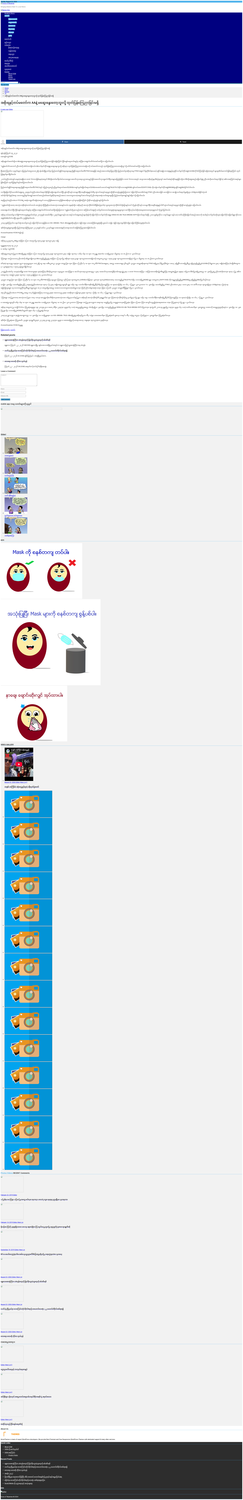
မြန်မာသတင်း (12, 19)
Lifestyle (8, 45)
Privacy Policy (13, 1455)
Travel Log (11, 79)
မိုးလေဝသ (11, 26)
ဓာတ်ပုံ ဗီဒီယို (9, 61)
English (7, 72)
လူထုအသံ (8, 69)
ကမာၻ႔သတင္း (8, 1342)
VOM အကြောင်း (10, 1452)
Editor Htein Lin (21, 782)
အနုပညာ (11, 54)
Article (10, 77)
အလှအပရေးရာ (13, 57)
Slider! (3, 434)
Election (7, 63)
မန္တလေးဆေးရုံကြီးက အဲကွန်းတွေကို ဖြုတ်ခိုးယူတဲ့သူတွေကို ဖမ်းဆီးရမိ (27, 1463)
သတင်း (7, 16)
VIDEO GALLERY (7, 745)
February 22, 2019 (7, 1195)
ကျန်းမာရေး (12, 51)
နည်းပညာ (8, 42)
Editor (11, 109)
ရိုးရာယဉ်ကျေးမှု (13, 47)
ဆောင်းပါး (8, 39)
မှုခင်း (10, 36)
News (10, 75)
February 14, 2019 (7, 1222)
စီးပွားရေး (11, 29)
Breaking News (10, 13)
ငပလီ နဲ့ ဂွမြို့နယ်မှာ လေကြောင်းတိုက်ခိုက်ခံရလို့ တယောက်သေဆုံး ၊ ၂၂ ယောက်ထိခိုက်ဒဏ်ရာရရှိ (36, 1467)
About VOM (12, 74)
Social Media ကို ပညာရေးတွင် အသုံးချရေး (19, 1483)
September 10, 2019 (8, 1250)
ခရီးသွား (11, 32)
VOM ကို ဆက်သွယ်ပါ (12, 1449)
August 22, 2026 (10, 782)
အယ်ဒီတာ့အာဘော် (11, 66)
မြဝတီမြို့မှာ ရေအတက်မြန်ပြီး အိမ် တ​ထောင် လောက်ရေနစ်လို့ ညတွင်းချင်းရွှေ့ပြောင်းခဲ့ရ (33, 1477)
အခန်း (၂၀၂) (9, 1473)
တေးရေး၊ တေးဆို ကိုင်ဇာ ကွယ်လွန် (16, 1470)
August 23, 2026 (6, 1277)
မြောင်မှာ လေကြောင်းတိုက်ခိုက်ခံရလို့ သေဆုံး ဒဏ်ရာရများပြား (25, 1480)
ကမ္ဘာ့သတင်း (12, 22)
